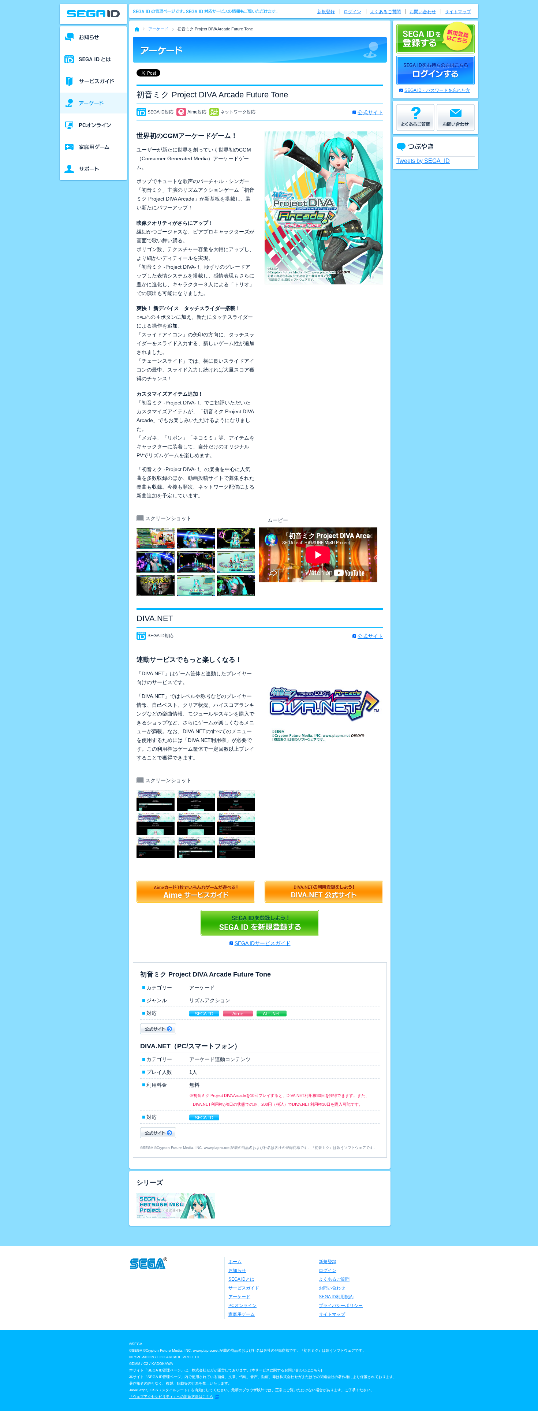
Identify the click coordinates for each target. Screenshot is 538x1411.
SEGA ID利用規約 (336, 1296)
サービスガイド (243, 1288)
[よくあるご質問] (415, 117)
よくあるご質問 (385, 11)
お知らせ (237, 1270)
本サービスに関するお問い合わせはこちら (286, 1370)
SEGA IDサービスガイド (263, 943)
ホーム (235, 1261)
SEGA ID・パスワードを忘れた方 (437, 90)
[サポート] (93, 169)
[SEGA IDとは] (93, 59)
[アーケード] (93, 103)
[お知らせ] (93, 37)
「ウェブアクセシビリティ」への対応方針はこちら (171, 1397)
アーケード (158, 29)
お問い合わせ (423, 11)
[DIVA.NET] (156, 794)
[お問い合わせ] (456, 117)
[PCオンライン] (93, 125)
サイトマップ (458, 11)
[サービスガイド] (93, 81)
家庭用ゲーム (241, 1314)
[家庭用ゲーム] (93, 147)
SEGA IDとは (241, 1279)
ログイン (352, 11)
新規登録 (326, 11)
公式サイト (370, 112)
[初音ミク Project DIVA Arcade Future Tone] (156, 532)
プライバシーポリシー (341, 1305)
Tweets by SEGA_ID (423, 161)
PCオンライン (242, 1305)
